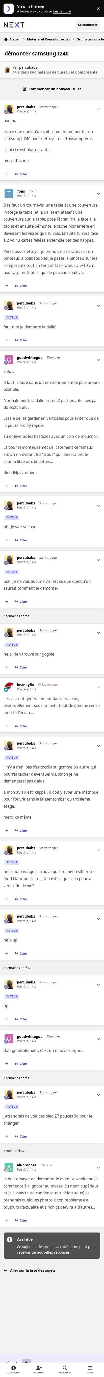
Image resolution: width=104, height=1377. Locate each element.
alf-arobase (26, 1165)
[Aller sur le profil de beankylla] (9, 687)
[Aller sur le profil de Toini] (9, 193)
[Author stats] (98, 109)
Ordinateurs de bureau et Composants (63, 72)
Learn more (9, 8)
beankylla (25, 685)
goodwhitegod (30, 357)
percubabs (28, 67)
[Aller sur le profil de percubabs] (7, 70)
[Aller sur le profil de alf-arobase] (9, 1167)
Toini (21, 191)
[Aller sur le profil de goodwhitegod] (9, 359)
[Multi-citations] (7, 174)
